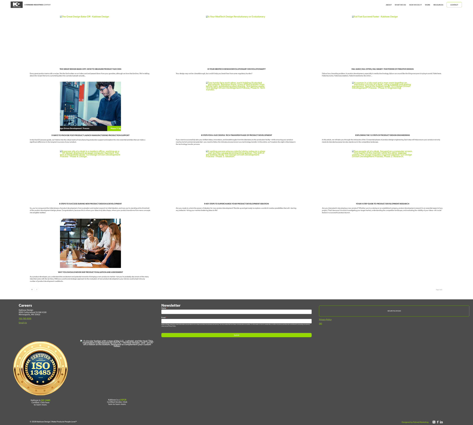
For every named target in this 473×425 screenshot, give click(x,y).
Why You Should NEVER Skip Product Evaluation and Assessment (90, 272)
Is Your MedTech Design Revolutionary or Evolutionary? (236, 69)
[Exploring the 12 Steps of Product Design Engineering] (382, 106)
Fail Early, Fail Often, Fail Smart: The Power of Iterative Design (383, 69)
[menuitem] (388, 4)
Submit (236, 335)
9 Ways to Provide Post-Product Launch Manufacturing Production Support (90, 135)
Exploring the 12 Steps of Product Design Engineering (382, 135)
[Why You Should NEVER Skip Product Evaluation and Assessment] (90, 243)
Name (164, 308)
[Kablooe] (30, 4)
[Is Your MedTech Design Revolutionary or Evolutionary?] (236, 40)
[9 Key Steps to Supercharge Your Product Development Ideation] (236, 174)
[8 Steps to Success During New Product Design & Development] (90, 174)
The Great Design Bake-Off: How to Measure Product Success (90, 69)
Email (164, 317)
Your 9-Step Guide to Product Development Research (382, 203)
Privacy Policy (325, 319)
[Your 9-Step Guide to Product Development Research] (382, 174)
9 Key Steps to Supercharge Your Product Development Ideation (236, 203)
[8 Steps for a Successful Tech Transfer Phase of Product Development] (236, 106)
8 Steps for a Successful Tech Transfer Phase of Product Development (236, 135)
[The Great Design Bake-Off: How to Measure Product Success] (90, 40)
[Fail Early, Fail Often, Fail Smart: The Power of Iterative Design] (382, 40)
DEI (320, 323)
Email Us (23, 322)
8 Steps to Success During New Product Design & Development (90, 203)
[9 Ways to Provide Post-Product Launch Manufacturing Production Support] (90, 106)
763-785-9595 (25, 318)
